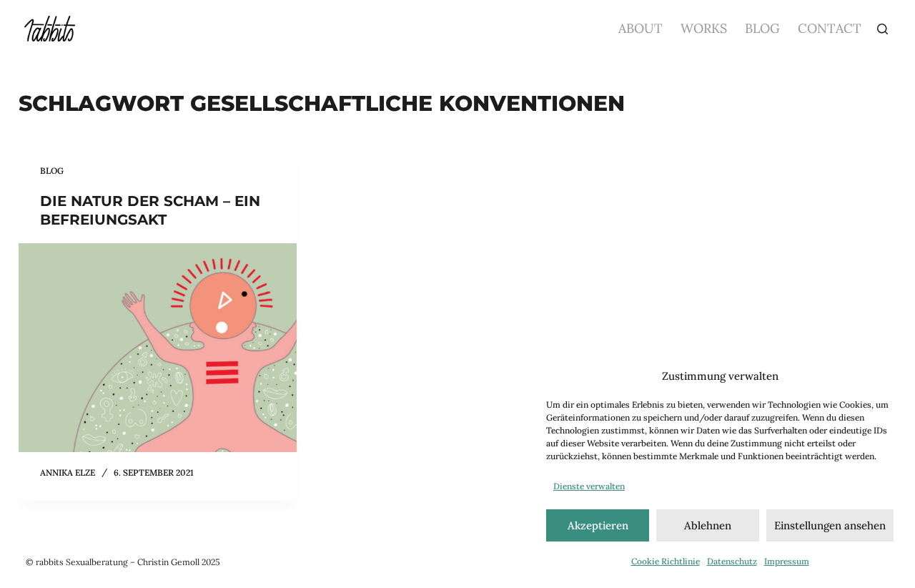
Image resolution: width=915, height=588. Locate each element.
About (640, 28)
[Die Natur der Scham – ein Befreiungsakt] (158, 347)
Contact (829, 28)
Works (704, 28)
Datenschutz (732, 561)
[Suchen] (882, 29)
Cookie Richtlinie (665, 561)
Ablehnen (707, 525)
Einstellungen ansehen (830, 525)
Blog (762, 28)
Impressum (786, 561)
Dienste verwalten (589, 486)
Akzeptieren (598, 525)
